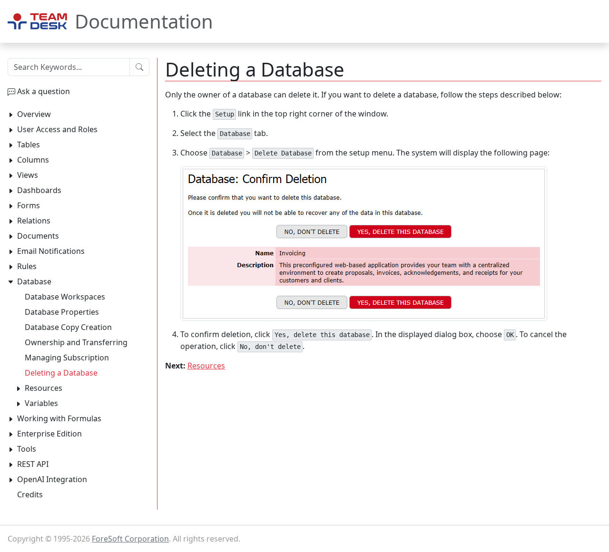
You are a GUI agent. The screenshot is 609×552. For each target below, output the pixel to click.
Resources (206, 365)
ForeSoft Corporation (130, 538)
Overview (34, 114)
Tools (26, 449)
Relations (33, 220)
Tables (28, 144)
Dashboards (39, 190)
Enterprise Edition (49, 433)
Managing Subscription (67, 357)
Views (27, 175)
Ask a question (43, 91)
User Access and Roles (57, 129)
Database (34, 281)
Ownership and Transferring (76, 342)
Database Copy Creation (68, 327)
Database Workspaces (65, 296)
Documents (38, 236)
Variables (41, 403)
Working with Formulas (59, 418)
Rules (27, 266)
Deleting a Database (61, 373)
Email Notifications (51, 251)
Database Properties (62, 312)
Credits (30, 494)
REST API (33, 464)
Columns (33, 160)
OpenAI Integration (52, 479)
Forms (28, 205)
